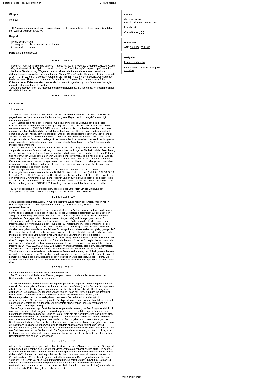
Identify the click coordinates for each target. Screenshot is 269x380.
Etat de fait (130, 27)
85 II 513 (145, 47)
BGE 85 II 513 (44, 183)
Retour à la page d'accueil (17, 2)
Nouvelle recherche (134, 62)
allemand (138, 22)
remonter (136, 376)
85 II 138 (134, 47)
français (148, 22)
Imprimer (36, 2)
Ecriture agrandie (109, 2)
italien (156, 22)
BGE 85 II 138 (90, 175)
